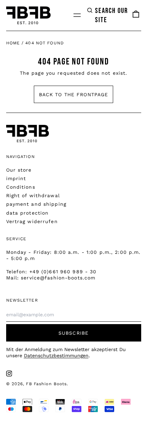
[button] (107, 15)
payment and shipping (36, 204)
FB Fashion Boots (46, 383)
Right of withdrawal (33, 195)
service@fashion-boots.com (58, 277)
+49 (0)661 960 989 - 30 (63, 271)
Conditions (20, 187)
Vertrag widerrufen (32, 221)
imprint (16, 178)
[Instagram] (9, 374)
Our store (19, 170)
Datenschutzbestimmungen (56, 355)
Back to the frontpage (73, 94)
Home (13, 43)
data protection (27, 213)
